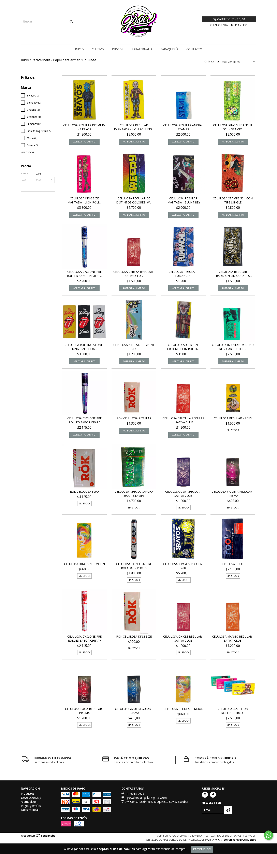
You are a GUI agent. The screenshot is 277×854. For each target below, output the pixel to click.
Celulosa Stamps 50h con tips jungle (233, 200)
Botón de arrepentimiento (240, 839)
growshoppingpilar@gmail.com (146, 797)
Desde (24, 174)
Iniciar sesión (239, 25)
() (231, 19)
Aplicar (52, 180)
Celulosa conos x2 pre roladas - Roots (134, 566)
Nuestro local (30, 810)
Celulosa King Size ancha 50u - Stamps (232, 127)
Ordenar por (211, 61)
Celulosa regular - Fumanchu (183, 274)
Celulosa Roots (232, 564)
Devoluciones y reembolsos (31, 800)
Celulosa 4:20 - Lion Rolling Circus (233, 711)
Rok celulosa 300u (84, 491)
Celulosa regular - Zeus (233, 418)
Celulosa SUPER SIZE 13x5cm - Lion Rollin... (183, 347)
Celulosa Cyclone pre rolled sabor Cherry (84, 638)
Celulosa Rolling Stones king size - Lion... (84, 347)
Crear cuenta (219, 25)
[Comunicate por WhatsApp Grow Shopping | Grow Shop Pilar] (268, 835)
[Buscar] (71, 21)
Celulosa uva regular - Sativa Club (183, 494)
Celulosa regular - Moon (183, 709)
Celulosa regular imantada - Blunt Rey (183, 200)
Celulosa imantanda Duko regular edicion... (233, 347)
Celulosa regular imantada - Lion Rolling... (134, 127)
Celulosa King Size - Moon (84, 564)
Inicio (79, 49)
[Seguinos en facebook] (213, 795)
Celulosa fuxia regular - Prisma (84, 711)
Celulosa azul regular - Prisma (134, 711)
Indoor (117, 49)
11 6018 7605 (135, 793)
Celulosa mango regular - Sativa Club (233, 638)
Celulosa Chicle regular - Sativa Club (183, 638)
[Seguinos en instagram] (205, 795)
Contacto (194, 49)
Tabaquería (169, 49)
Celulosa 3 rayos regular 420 (183, 566)
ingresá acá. (212, 839)
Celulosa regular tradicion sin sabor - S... (233, 274)
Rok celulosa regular (134, 418)
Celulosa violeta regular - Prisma (233, 494)
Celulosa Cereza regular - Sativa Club (134, 274)
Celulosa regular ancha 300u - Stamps (134, 494)
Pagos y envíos (31, 806)
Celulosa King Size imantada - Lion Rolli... (84, 200)
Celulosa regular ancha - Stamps (183, 127)
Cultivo (98, 49)
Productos (27, 793)
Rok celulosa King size (134, 636)
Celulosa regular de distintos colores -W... (133, 200)
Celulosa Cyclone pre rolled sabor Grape (84, 420)
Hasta (38, 174)
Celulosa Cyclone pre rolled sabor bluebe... (84, 274)
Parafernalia (142, 49)
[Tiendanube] (38, 837)
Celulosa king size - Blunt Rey (134, 347)
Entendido (202, 849)
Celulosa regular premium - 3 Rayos (84, 127)
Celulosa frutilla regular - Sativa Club (183, 420)
